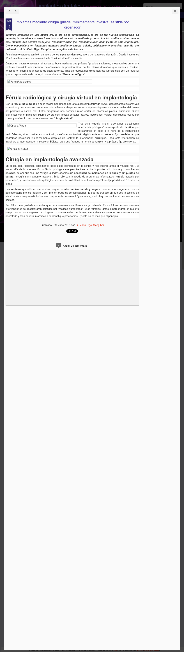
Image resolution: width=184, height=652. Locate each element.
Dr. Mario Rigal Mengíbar (89, 225)
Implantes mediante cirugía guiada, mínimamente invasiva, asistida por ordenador (72, 24)
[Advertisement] (159, 75)
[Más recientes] (9, 11)
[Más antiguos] (15, 11)
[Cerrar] (175, 11)
